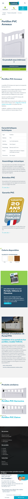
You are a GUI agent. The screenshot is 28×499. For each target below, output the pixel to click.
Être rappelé (14, 9)
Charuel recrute (5, 464)
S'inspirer (7, 303)
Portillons (5, 451)
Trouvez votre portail (11, 13)
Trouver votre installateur (5, 9)
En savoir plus (5, 187)
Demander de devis (14, 66)
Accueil (4, 13)
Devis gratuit (5, 441)
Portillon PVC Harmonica (13, 401)
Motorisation (5, 454)
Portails (4, 448)
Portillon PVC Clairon (11, 417)
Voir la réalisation (7, 365)
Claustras (5, 453)
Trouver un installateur (14, 69)
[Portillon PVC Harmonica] (14, 393)
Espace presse (5, 463)
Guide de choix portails (6, 436)
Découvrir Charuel (5, 435)
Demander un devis (22, 9)
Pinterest (3, 461)
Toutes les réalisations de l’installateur (12, 367)
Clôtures (4, 450)
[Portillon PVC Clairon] (14, 409)
